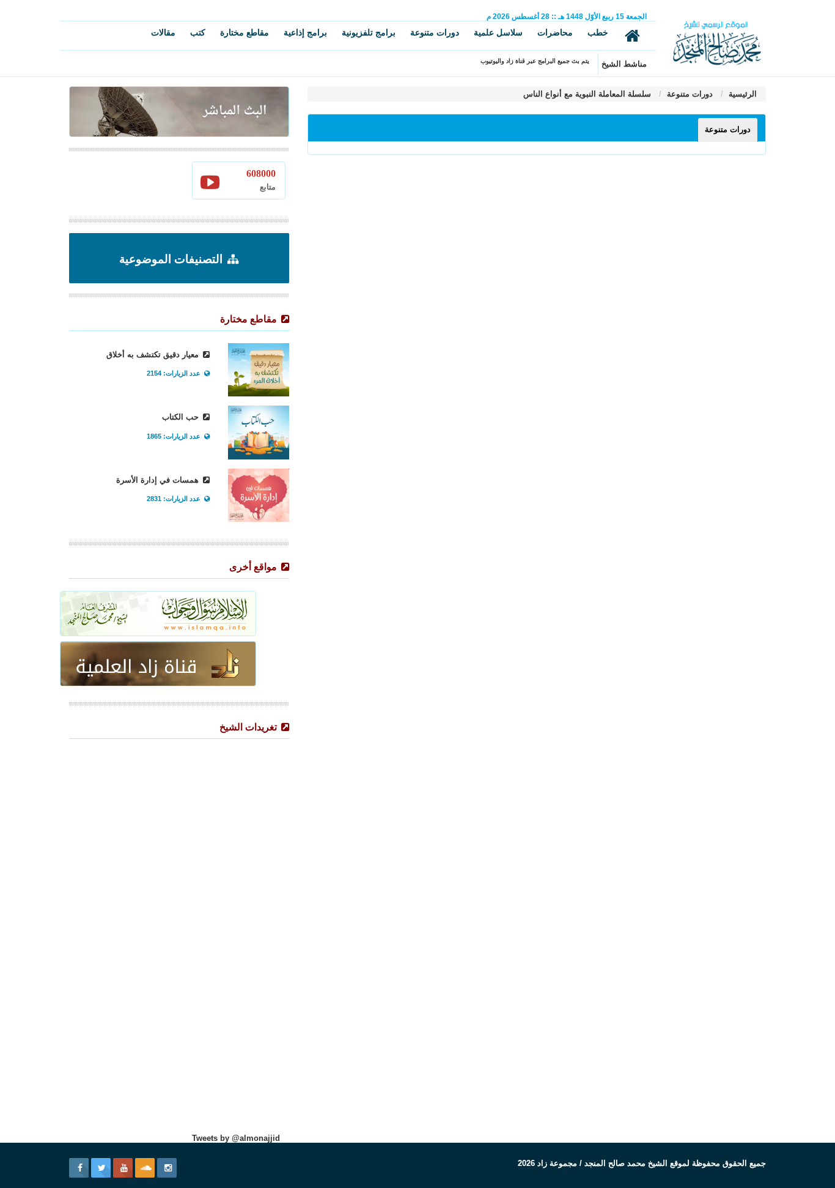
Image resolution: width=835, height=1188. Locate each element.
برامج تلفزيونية (368, 32)
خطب (597, 32)
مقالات (163, 32)
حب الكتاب (181, 416)
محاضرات (555, 32)
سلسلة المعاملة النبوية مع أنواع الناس (587, 93)
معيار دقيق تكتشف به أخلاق (153, 354)
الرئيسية (741, 93)
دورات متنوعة (434, 32)
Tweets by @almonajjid (236, 1138)
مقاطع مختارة (244, 32)
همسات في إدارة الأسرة (158, 479)
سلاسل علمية (498, 32)
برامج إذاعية (305, 32)
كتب (197, 32)
